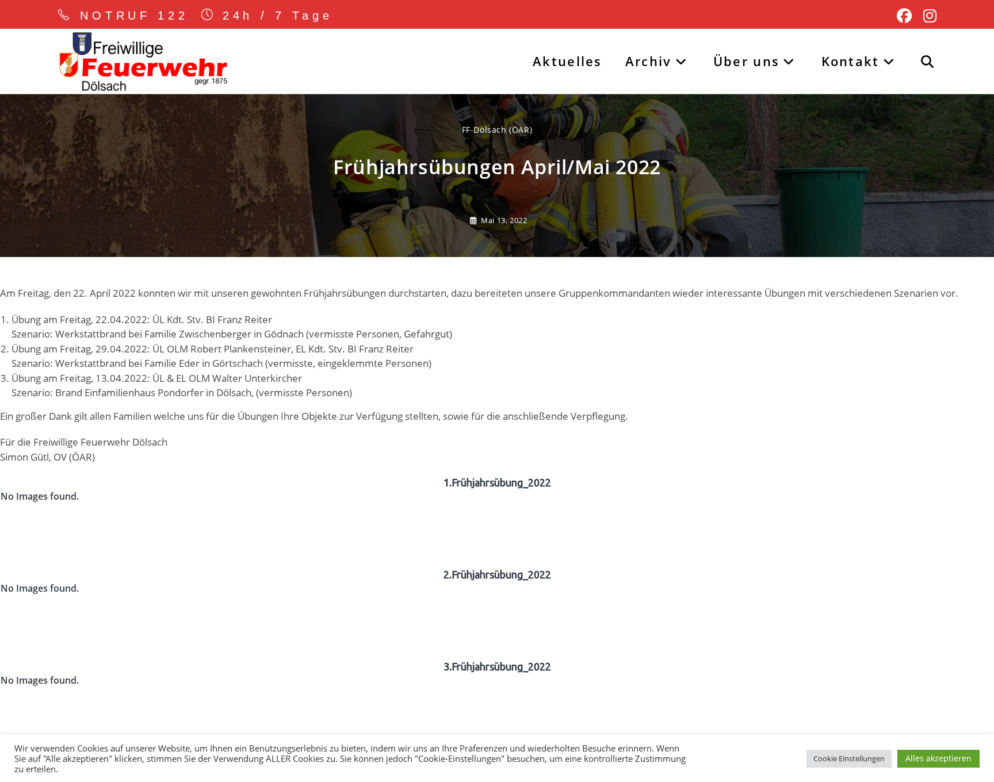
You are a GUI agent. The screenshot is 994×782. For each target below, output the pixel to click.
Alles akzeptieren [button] (938, 758)
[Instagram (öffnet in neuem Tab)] (926, 16)
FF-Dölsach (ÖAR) (497, 129)
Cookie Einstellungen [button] (849, 758)
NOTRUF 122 (134, 15)
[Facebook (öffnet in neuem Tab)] (904, 16)
